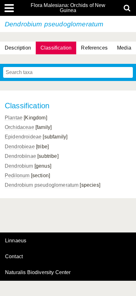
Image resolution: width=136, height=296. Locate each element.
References (94, 47)
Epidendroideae (23, 136)
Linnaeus (15, 240)
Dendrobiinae (20, 156)
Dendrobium (19, 166)
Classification (55, 47)
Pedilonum (17, 175)
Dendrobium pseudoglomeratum (41, 185)
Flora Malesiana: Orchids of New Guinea (68, 8)
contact (14, 256)
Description (18, 47)
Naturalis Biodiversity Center (38, 272)
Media (124, 47)
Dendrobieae (20, 146)
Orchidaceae (19, 127)
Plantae (13, 117)
